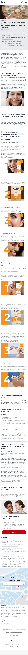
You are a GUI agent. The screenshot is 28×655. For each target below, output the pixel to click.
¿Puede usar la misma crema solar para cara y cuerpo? (13, 567)
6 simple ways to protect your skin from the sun (13, 559)
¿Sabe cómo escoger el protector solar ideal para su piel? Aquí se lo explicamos (13, 563)
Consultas (3, 20)
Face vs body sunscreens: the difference (13, 545)
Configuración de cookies (19, 629)
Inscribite (14, 532)
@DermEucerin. (16, 481)
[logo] (3, 2)
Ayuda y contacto (6, 623)
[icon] (23, 584)
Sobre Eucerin (20, 644)
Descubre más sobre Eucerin (9, 616)
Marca (7, 632)
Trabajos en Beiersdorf (10, 644)
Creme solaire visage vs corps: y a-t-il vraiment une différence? (13, 541)
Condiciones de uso (7, 629)
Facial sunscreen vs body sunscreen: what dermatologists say (13, 555)
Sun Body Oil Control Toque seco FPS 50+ (15, 274)
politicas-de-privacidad (16, 632)
